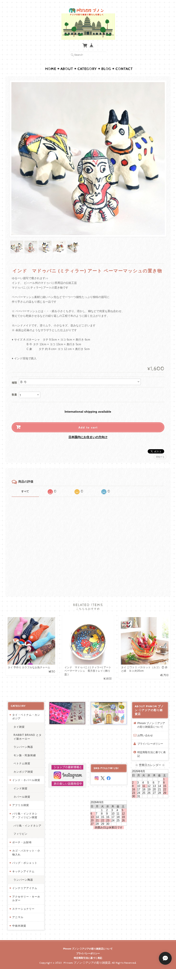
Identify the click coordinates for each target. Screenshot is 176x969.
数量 (14, 394)
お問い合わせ (145, 735)
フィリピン (20, 833)
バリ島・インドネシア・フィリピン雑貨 (24, 815)
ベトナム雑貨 (22, 763)
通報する (160, 457)
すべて (25, 491)
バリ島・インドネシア (27, 825)
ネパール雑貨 (22, 796)
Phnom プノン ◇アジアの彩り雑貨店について (151, 725)
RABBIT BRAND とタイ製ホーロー (28, 736)
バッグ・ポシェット (24, 862)
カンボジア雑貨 (23, 771)
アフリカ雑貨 (20, 805)
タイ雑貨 (19, 726)
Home (50, 69)
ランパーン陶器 (23, 746)
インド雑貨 (20, 788)
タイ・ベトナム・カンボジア (26, 716)
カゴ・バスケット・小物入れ (26, 852)
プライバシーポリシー (150, 743)
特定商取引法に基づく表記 (151, 754)
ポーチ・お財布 (22, 842)
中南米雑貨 (19, 925)
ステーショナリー (23, 908)
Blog (106, 69)
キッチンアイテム (23, 871)
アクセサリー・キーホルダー (26, 898)
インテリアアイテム (24, 888)
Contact (124, 69)
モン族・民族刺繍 (25, 755)
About (67, 69)
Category (87, 69)
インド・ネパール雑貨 (26, 780)
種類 (14, 382)
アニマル (17, 917)
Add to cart (88, 427)
